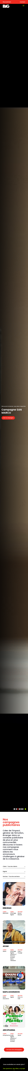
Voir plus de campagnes (14, 1050)
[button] (14, 809)
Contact (22, 2)
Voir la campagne (8, 416)
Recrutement (7, 2)
